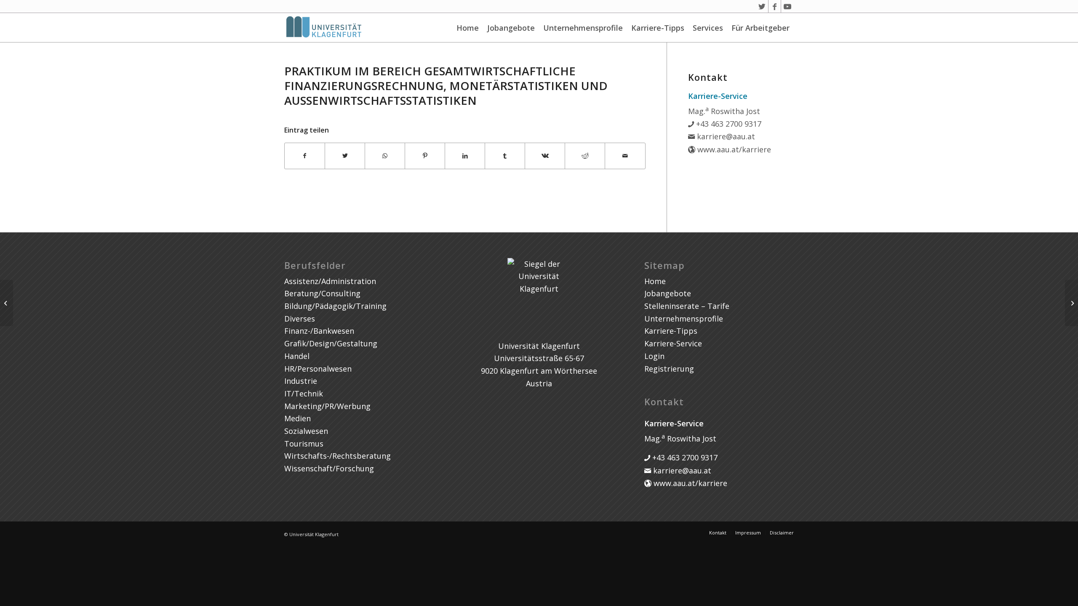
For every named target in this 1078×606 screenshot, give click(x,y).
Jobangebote (511, 28)
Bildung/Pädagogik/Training (335, 306)
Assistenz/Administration (330, 281)
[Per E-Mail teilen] (625, 156)
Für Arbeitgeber (760, 28)
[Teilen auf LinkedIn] (465, 156)
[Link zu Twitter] (762, 6)
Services (708, 28)
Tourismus (303, 444)
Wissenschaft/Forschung (329, 468)
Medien (297, 418)
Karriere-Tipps (657, 28)
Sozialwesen (306, 431)
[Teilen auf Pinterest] (425, 156)
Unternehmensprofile (583, 28)
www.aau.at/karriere (733, 149)
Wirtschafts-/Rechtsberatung (337, 456)
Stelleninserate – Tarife (686, 306)
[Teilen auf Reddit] (585, 156)
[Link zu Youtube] (787, 6)
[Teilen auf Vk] (545, 156)
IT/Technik (303, 393)
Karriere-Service (673, 343)
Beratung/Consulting (322, 293)
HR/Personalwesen (318, 369)
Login (654, 356)
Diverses (299, 319)
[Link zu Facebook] (774, 6)
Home (467, 28)
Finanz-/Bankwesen (319, 331)
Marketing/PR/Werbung (327, 406)
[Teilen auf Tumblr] (505, 156)
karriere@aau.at (725, 136)
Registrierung (669, 369)
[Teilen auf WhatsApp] (385, 156)
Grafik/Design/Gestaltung (330, 343)
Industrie (300, 381)
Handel (297, 356)
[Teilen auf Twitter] (345, 156)
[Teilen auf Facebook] (305, 156)
